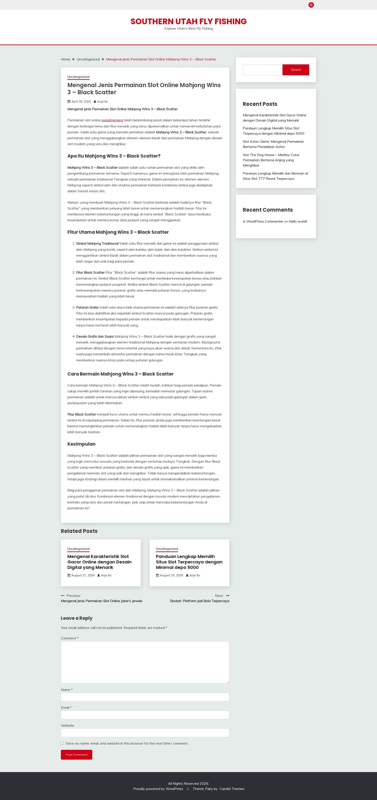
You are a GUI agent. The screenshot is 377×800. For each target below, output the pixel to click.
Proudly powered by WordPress (158, 788)
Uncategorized (78, 77)
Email (66, 707)
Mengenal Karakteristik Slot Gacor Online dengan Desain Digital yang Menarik (99, 561)
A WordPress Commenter (263, 221)
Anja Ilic (102, 101)
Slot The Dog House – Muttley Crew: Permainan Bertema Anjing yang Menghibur (271, 160)
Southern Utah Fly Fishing (188, 21)
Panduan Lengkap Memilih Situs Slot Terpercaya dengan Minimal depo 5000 (189, 561)
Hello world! (298, 221)
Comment (70, 638)
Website (67, 725)
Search (296, 70)
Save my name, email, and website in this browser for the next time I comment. (127, 743)
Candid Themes (232, 788)
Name (67, 689)
